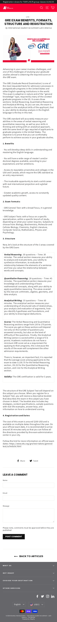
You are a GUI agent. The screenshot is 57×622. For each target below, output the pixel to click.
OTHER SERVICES (11, 588)
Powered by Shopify (28, 619)
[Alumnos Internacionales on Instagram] (47, 596)
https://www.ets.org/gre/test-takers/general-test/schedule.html (28, 445)
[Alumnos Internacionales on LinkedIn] (52, 596)
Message (6, 506)
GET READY (8, 573)
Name (5, 480)
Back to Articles (31, 556)
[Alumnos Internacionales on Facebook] (37, 596)
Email (5, 493)
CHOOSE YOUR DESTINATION (18, 581)
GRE (28, 17)
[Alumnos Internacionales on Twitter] (42, 596)
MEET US (7, 566)
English (17, 604)
